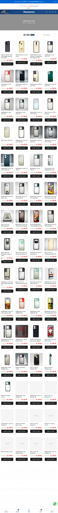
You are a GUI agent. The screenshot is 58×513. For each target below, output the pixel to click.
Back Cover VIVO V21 (6, 140)
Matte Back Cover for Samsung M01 (36, 197)
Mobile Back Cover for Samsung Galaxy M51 (50, 197)
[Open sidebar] (2, 258)
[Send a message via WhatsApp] (54, 503)
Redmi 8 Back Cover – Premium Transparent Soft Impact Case (36, 56)
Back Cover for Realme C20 (49, 368)
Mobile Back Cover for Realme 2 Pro (21, 340)
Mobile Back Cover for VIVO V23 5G (36, 113)
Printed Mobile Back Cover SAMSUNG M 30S (36, 225)
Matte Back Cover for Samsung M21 (50, 225)
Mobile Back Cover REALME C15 (21, 396)
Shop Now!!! (35, 6)
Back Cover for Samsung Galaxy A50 (21, 282)
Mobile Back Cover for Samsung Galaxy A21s (51, 312)
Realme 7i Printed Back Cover (20, 424)
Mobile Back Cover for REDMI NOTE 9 (7, 508)
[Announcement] (29, 2)
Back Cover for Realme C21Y (34, 368)
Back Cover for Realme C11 (49, 396)
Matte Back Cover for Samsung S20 (21, 197)
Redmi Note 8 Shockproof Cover (35, 508)
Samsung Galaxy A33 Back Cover (50, 340)
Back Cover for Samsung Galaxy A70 (50, 253)
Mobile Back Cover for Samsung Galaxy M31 (21, 225)
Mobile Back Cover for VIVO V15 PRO (50, 141)
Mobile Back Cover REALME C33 (6, 368)
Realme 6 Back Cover (7, 451)
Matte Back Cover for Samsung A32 (36, 282)
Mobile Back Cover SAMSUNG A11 (21, 312)
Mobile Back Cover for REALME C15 (36, 396)
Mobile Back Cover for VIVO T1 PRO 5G (7, 169)
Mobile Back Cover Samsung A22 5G (21, 480)
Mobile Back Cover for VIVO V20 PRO (21, 141)
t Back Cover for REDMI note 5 (5, 480)
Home (24, 23)
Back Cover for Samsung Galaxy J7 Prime (6, 254)
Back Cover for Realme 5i (34, 452)
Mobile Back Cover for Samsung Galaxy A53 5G (7, 283)
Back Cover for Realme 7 (34, 424)
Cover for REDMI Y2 (50, 479)
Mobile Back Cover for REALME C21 (50, 452)
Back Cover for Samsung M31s (5, 225)
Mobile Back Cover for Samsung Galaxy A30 (50, 282)
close (3, 1)
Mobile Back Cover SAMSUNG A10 (35, 312)
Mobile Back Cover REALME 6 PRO (21, 452)
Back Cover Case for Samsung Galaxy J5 (21, 253)
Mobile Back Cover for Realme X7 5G (7, 340)
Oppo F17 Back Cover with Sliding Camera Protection (6, 56)
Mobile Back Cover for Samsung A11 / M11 (7, 312)
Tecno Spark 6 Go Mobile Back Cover (50, 169)
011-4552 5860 (22, 5)
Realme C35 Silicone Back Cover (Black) (35, 340)
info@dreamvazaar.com (34, 5)
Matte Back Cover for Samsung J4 (36, 253)
